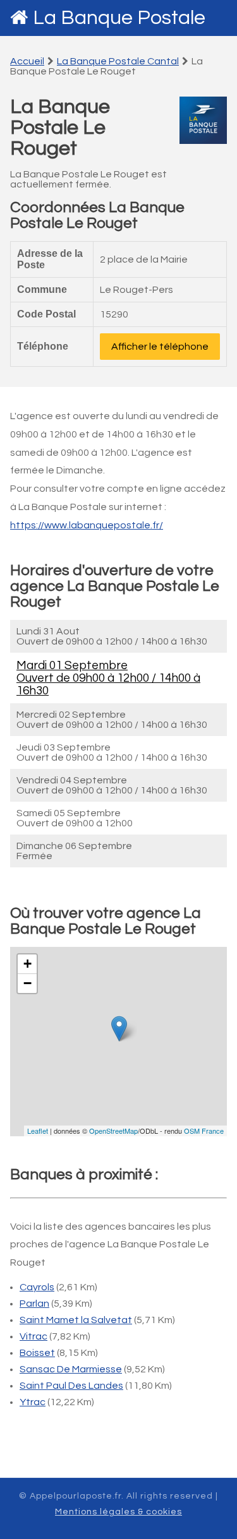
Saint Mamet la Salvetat (76, 1320)
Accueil (27, 61)
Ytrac (33, 1402)
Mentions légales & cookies (118, 1511)
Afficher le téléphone (160, 347)
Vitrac (33, 1336)
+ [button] (27, 964)
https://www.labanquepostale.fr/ (86, 525)
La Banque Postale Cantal (118, 61)
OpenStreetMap (113, 1131)
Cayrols (37, 1287)
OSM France (204, 1131)
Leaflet (37, 1131)
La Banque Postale (119, 18)
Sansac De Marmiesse (71, 1369)
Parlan (34, 1303)
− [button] (27, 983)
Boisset (37, 1353)
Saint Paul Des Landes (71, 1386)
